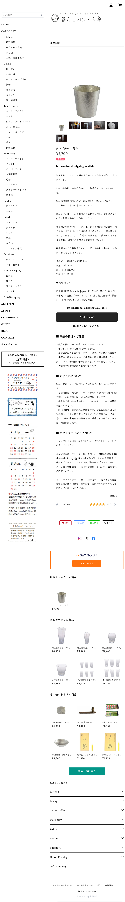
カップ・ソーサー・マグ (18, 121)
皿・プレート (13, 69)
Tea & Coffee (58, 810)
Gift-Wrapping (58, 866)
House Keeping (58, 857)
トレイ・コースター (16, 132)
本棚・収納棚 (13, 264)
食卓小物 (10, 89)
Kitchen (54, 791)
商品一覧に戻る (87, 771)
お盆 (8, 137)
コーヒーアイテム (14, 111)
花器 (8, 238)
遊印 (8, 179)
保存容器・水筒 (14, 47)
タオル (9, 243)
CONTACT (8, 337)
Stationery (56, 819)
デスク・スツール (15, 259)
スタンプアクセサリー (17, 190)
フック (9, 233)
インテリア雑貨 (14, 248)
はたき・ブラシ (14, 286)
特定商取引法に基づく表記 (88, 885)
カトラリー (11, 95)
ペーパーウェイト (15, 158)
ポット (9, 116)
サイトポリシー (9, 344)
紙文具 (9, 195)
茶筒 (8, 142)
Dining (53, 801)
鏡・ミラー (11, 227)
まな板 (9, 52)
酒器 (8, 84)
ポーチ (9, 211)
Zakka (53, 829)
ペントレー (11, 164)
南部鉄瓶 (10, 147)
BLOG (5, 331)
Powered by (83, 896)
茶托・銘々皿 (13, 127)
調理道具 (10, 42)
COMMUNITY (10, 317)
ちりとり (10, 291)
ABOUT (6, 310)
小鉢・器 (10, 74)
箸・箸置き (11, 100)
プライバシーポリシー (62, 885)
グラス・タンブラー (16, 79)
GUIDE (5, 324)
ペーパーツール (14, 169)
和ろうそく (11, 206)
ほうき (9, 281)
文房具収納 (11, 174)
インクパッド (13, 184)
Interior (54, 838)
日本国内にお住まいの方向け (87, 326)
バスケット (11, 222)
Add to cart (87, 317)
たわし (9, 275)
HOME (5, 24)
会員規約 (109, 885)
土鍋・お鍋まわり (15, 58)
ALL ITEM (7, 304)
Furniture (55, 848)
